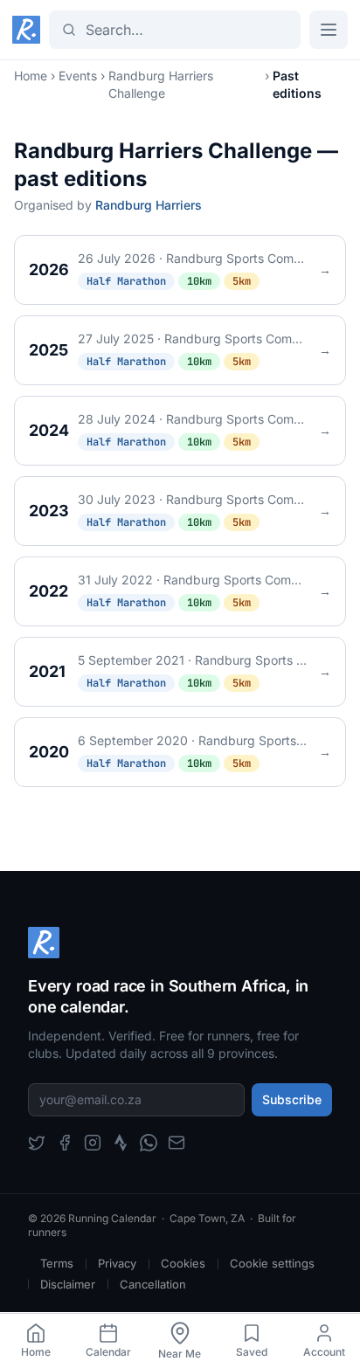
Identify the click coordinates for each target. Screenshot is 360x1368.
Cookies (183, 1263)
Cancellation (153, 1284)
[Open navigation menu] (328, 29)
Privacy (117, 1263)
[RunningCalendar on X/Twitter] (36, 1142)
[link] (36, 1341)
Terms (56, 1263)
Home (30, 75)
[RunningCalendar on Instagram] (92, 1142)
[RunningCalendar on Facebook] (64, 1142)
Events (78, 75)
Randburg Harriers (148, 204)
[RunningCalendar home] (26, 30)
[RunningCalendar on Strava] (120, 1142)
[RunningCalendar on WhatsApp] (148, 1142)
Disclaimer (67, 1284)
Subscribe (292, 1099)
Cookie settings (272, 1263)
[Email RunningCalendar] (176, 1142)
